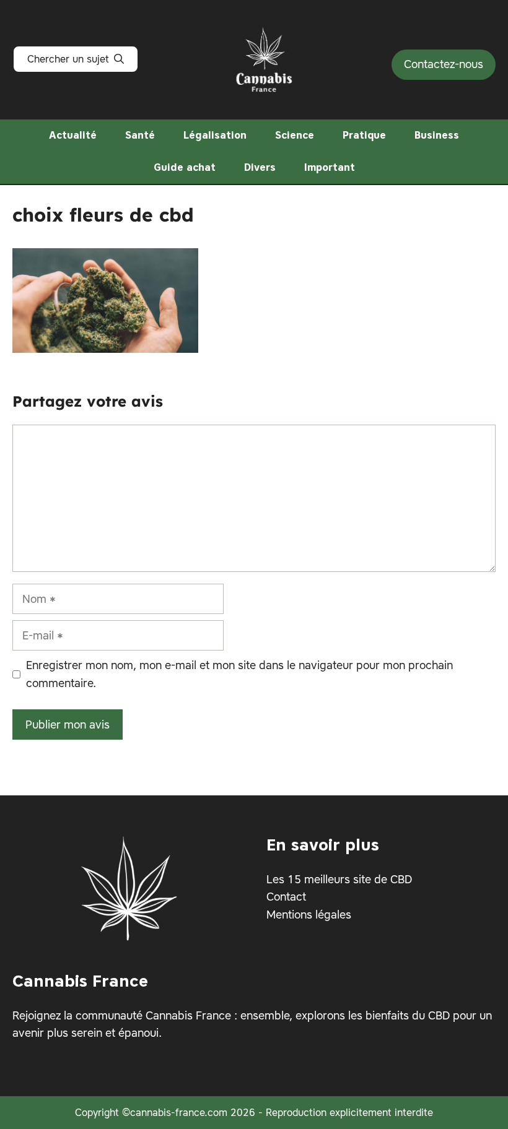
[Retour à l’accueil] (265, 57)
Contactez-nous (443, 64)
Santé (140, 135)
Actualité (73, 135)
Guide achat (185, 167)
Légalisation (215, 135)
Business (436, 135)
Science (294, 135)
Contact (286, 896)
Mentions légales (308, 914)
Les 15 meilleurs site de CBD (339, 879)
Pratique (364, 135)
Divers (260, 167)
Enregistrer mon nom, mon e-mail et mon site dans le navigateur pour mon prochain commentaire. (239, 674)
